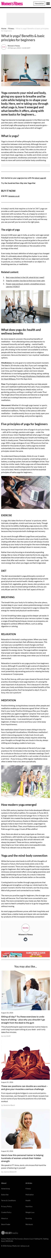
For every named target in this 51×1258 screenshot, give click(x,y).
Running (29, 1218)
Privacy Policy (6, 1206)
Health (28, 1200)
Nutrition (29, 1206)
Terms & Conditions (8, 1200)
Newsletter (39, 3)
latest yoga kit (40, 178)
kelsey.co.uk (25, 1246)
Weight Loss (30, 1212)
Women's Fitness (14, 46)
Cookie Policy (6, 1212)
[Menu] (48, 3)
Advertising (5, 1189)
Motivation (30, 1195)
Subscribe (4, 1195)
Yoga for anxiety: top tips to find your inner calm (25, 280)
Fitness (11, 28)
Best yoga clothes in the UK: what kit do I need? (25, 277)
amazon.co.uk (13, 196)
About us (4, 1218)
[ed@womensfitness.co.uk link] (25, 939)
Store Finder (5, 1224)
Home (3, 28)
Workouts (29, 1224)
